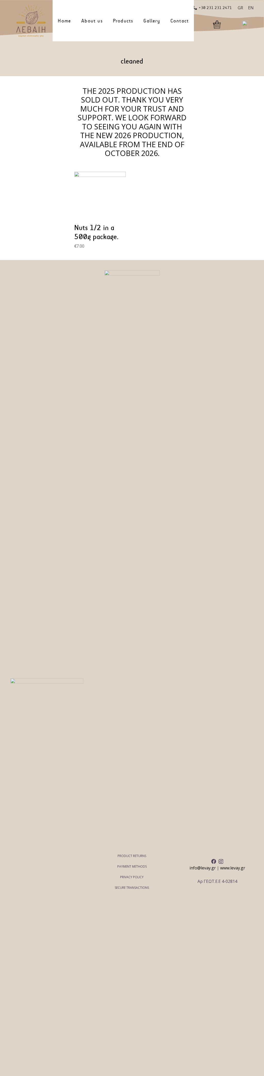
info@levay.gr (202, 868)
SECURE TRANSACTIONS (132, 887)
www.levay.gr (232, 868)
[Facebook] (213, 861)
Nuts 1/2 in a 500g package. (96, 232)
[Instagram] (221, 861)
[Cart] (218, 22)
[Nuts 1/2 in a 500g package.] (100, 197)
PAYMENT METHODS (132, 866)
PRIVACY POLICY (132, 877)
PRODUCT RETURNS (132, 856)
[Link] (31, 20)
